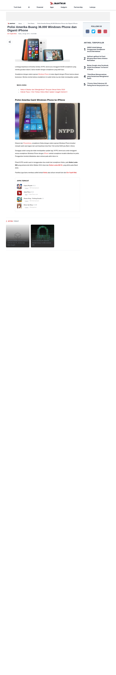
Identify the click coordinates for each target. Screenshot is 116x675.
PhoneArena (27, 143)
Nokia (45, 172)
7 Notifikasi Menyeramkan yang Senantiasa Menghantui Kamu (98, 76)
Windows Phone (43, 74)
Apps (52, 7)
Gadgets (64, 7)
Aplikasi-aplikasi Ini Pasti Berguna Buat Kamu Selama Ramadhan (97, 58)
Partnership (78, 7)
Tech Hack (17, 7)
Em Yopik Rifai (12, 34)
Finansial (40, 7)
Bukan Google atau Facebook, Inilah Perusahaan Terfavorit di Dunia (98, 67)
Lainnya (92, 7)
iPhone (46, 153)
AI (29, 7)
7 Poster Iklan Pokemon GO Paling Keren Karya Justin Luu (97, 84)
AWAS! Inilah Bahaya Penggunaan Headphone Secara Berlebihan (96, 49)
